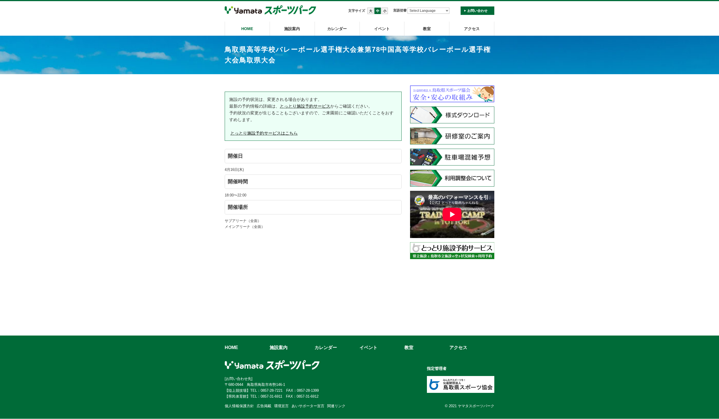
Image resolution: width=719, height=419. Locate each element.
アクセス (472, 28)
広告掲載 (264, 406)
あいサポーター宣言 (308, 406)
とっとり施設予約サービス (305, 106)
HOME (247, 28)
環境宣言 (281, 406)
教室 (408, 347)
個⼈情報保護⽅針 (239, 406)
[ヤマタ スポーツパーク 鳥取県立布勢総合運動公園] (270, 10)
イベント (382, 28)
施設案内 (292, 28)
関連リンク (336, 406)
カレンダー (337, 28)
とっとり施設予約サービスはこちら (264, 133)
